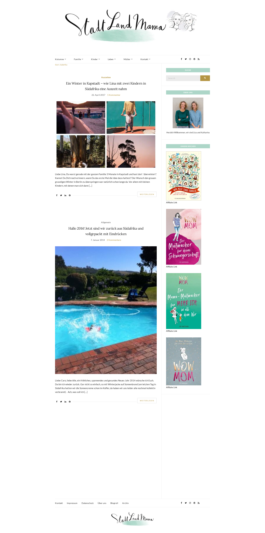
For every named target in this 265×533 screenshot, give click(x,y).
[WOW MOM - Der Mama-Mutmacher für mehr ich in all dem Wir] (183, 301)
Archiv (125, 503)
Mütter (127, 59)
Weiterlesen (147, 194)
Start (57, 65)
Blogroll (114, 503)
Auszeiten (106, 77)
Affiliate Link (171, 202)
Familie (77, 59)
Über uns (102, 503)
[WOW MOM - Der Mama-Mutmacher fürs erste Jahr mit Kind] (183, 361)
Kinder (94, 59)
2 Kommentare (114, 240)
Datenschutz (88, 503)
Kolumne (59, 59)
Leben (110, 59)
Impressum (72, 503)
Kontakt (144, 59)
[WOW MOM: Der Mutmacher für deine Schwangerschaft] (183, 236)
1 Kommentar (113, 95)
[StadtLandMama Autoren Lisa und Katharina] (188, 113)
